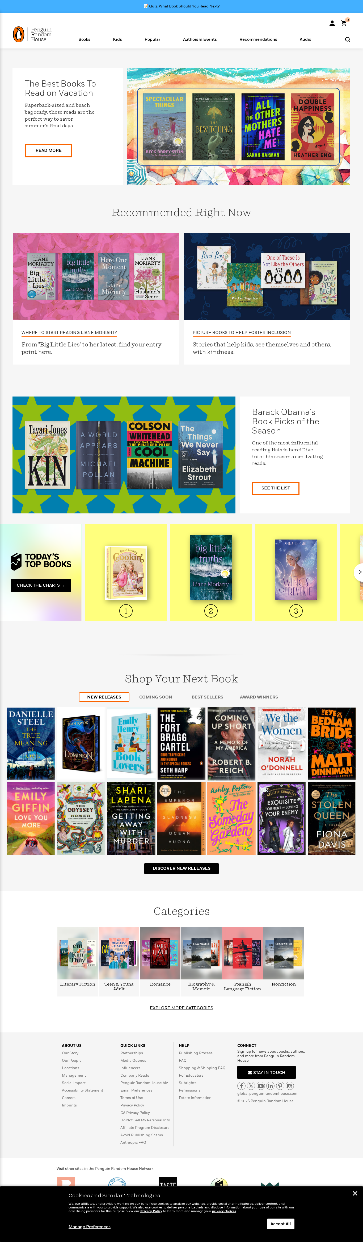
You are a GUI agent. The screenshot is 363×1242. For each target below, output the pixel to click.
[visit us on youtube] (261, 1086)
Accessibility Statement (82, 1090)
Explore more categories (181, 1008)
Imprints (69, 1105)
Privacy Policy (132, 1105)
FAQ (183, 1060)
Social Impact (74, 1082)
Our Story (70, 1053)
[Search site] (347, 39)
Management (74, 1075)
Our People (72, 1060)
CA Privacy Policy (135, 1112)
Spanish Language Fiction (242, 987)
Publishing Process (196, 1053)
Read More (49, 150)
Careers (68, 1097)
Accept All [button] (281, 1224)
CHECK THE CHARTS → (41, 585)
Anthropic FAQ (133, 1142)
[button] (84, 39)
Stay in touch (268, 1073)
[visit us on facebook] (241, 1086)
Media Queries (133, 1060)
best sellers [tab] (207, 697)
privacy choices (224, 1211)
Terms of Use (131, 1097)
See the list (275, 488)
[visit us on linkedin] (270, 1086)
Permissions (189, 1090)
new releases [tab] (104, 697)
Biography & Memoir (201, 987)
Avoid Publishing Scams (141, 1135)
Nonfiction (284, 984)
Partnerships (131, 1053)
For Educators (191, 1075)
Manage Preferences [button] (90, 1226)
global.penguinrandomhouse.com (267, 1093)
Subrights (187, 1082)
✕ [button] (355, 1194)
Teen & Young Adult (118, 987)
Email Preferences (136, 1090)
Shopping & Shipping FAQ (202, 1068)
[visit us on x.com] (251, 1086)
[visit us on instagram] (290, 1086)
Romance (160, 984)
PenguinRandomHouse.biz (144, 1082)
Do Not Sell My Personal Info (145, 1120)
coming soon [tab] (155, 697)
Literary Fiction (77, 984)
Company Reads (134, 1075)
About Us (72, 1045)
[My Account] (332, 21)
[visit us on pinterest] (280, 1086)
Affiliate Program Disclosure (145, 1127)
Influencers (130, 1068)
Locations (70, 1068)
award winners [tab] (259, 697)
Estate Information (195, 1097)
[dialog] (181, 1214)
